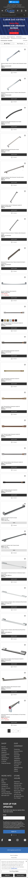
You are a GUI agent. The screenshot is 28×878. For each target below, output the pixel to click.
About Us (4, 779)
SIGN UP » (14, 831)
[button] (2, 10)
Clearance (4, 759)
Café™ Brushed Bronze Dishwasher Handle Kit (10, 406)
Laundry (3, 750)
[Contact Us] (21, 10)
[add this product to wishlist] (25, 49)
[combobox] (20, 43)
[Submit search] (24, 15)
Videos (16, 769)
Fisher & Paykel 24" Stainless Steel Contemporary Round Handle (14, 601)
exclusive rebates (14, 33)
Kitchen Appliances (11, 36)
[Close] (26, 861)
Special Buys (5, 757)
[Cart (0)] (25, 10)
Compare (15, 72)
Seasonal (4, 752)
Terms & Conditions (14, 855)
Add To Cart (14, 69)
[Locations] (17, 10)
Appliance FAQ (18, 767)
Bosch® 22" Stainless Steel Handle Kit (8, 291)
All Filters (8, 43)
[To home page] (9, 11)
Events (16, 771)
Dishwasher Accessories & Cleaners (18, 38)
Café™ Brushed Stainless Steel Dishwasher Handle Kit (12, 323)
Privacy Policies (5, 792)
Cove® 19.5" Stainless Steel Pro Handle (9, 517)
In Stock (3, 761)
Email (4, 814)
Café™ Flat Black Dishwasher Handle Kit (9, 490)
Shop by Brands (5, 763)
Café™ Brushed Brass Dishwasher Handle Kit (10, 378)
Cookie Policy (14, 868)
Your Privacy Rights (13, 871)
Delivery (16, 753)
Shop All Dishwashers (5, 38)
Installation (17, 758)
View (14, 522)
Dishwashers (19, 36)
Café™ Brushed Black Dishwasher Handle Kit (10, 350)
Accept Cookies (20, 875)
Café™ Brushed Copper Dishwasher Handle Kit (10, 434)
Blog (2, 781)
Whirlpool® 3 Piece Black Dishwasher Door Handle (11, 121)
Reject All (7, 875)
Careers (3, 782)
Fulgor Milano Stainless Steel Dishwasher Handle (11, 686)
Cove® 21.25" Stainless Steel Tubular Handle (10, 545)
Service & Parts (18, 751)
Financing (17, 749)
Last (18, 730)
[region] (14, 868)
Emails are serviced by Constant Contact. (12, 827)
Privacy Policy (14, 857)
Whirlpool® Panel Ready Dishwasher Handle (10, 149)
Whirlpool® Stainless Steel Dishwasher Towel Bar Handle (12, 177)
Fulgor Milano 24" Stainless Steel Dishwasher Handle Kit (12, 658)
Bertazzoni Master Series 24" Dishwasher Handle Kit (11, 205)
